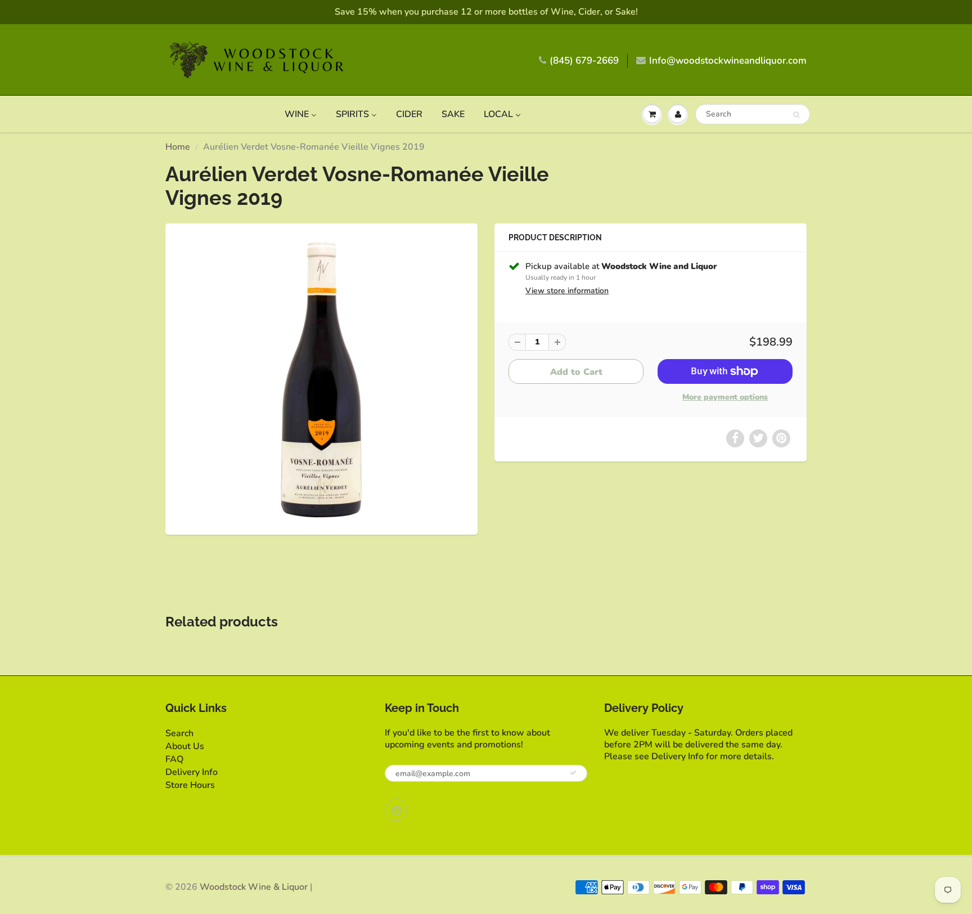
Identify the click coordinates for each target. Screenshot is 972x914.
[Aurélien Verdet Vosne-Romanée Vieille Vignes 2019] (321, 377)
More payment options (725, 397)
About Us (184, 746)
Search (179, 733)
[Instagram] (396, 810)
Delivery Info (191, 772)
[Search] (796, 115)
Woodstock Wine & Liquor (254, 887)
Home (177, 147)
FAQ (174, 759)
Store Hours (190, 785)
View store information (567, 290)
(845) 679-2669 (584, 60)
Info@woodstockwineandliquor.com (728, 60)
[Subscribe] (573, 773)
